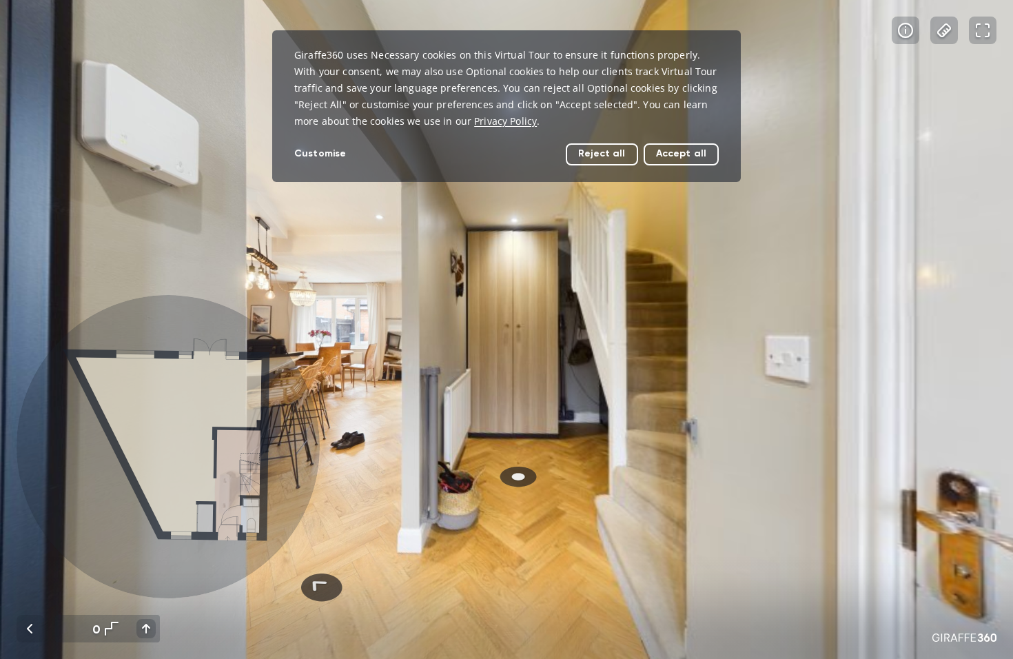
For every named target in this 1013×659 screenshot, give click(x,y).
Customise (320, 153)
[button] (168, 446)
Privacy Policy (505, 121)
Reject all (601, 153)
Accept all (681, 153)
